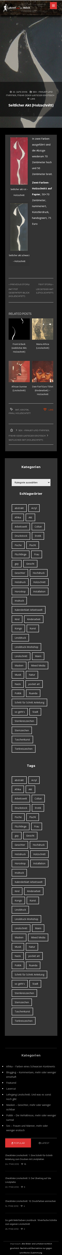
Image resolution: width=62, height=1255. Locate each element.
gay (17, 563)
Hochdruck (39, 573)
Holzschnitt (23, 413)
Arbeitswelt (21, 526)
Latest (45, 1143)
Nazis (18, 684)
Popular (19, 1143)
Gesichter (20, 573)
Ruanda (33, 693)
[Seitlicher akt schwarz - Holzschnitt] (19, 227)
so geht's (20, 711)
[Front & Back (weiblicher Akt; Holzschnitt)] (19, 329)
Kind (17, 619)
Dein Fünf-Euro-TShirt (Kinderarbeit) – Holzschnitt (42, 390)
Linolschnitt (21, 656)
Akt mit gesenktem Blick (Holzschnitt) (19, 292)
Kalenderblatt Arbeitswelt (29, 609)
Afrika (18, 517)
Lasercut (11, 1088)
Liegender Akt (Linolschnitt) (44, 291)
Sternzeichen (22, 730)
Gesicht (30, 563)
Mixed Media (38, 665)
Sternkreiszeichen (24, 721)
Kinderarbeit (33, 619)
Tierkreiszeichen (24, 748)
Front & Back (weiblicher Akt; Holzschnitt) (19, 348)
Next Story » (45, 284)
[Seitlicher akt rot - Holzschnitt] (19, 161)
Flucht (32, 545)
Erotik (24, 409)
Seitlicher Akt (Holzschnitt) (31, 105)
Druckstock (21, 535)
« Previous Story (19, 284)
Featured (11, 1082)
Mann (38, 656)
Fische (18, 545)
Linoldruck (20, 637)
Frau (11, 413)
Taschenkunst (22, 739)
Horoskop (20, 591)
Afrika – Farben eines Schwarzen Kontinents (30, 1066)
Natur (32, 674)
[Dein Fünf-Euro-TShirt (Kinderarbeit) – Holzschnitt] (42, 371)
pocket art (34, 684)
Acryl (34, 508)
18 (25, 1164)
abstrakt (19, 508)
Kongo (18, 628)
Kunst (33, 628)
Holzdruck (20, 582)
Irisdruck (19, 600)
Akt (17, 409)
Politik (18, 693)
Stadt (35, 711)
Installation (39, 591)
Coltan (38, 526)
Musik (18, 674)
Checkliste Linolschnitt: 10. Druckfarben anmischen (30, 1201)
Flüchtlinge (21, 554)
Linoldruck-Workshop (26, 647)
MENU (53, 5)
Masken (19, 665)
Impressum (15, 1243)
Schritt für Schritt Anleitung (29, 702)
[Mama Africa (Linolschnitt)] (42, 329)
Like (32, 98)
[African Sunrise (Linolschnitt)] (19, 371)
